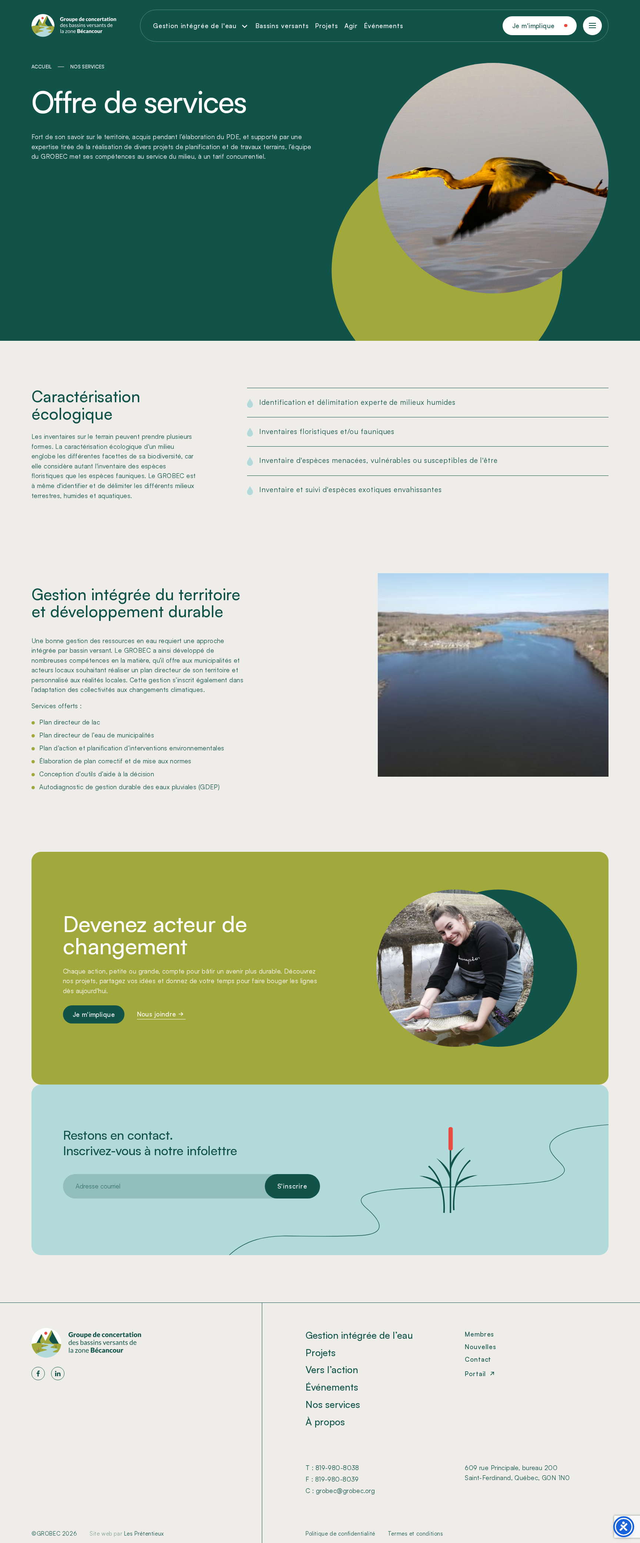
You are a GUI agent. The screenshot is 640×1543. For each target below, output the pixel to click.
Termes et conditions (415, 1533)
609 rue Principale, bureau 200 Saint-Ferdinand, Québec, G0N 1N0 (517, 1473)
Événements (383, 26)
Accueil (41, 67)
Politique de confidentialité (340, 1533)
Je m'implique (533, 26)
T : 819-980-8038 (332, 1468)
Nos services (333, 1404)
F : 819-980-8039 (332, 1479)
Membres (479, 1334)
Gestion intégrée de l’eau (359, 1335)
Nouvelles (480, 1347)
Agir (351, 26)
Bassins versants (282, 26)
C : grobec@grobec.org (340, 1491)
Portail (475, 1374)
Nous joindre (156, 1014)
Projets (326, 26)
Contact (478, 1359)
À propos (325, 1422)
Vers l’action (332, 1369)
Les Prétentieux (144, 1533)
